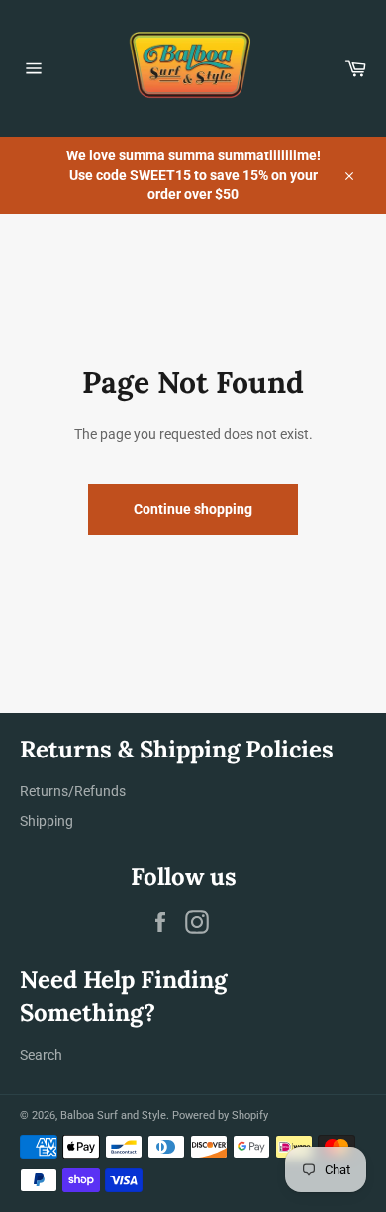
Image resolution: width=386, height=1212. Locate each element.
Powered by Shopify (220, 1115)
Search (41, 1054)
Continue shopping (193, 509)
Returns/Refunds (73, 791)
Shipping (46, 821)
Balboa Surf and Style (113, 1115)
